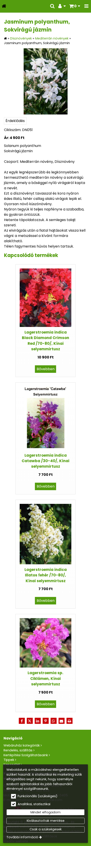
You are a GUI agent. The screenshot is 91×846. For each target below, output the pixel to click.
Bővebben (46, 368)
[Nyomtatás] (69, 720)
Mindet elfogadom (45, 812)
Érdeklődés (15, 120)
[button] (86, 6)
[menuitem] (4, 6)
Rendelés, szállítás (18, 750)
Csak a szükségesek (46, 829)
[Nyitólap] (4, 6)
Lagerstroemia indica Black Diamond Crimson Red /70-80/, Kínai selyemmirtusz (45, 341)
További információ (22, 837)
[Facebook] (21, 720)
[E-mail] (61, 720)
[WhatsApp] (53, 720)
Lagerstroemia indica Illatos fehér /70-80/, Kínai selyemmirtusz (46, 575)
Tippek (9, 760)
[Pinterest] (45, 720)
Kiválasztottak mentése (45, 820)
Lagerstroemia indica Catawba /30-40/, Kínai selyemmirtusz (45, 461)
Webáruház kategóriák (22, 745)
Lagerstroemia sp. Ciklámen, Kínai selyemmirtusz (45, 678)
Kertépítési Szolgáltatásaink (26, 755)
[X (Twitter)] (29, 720)
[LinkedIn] (37, 720)
